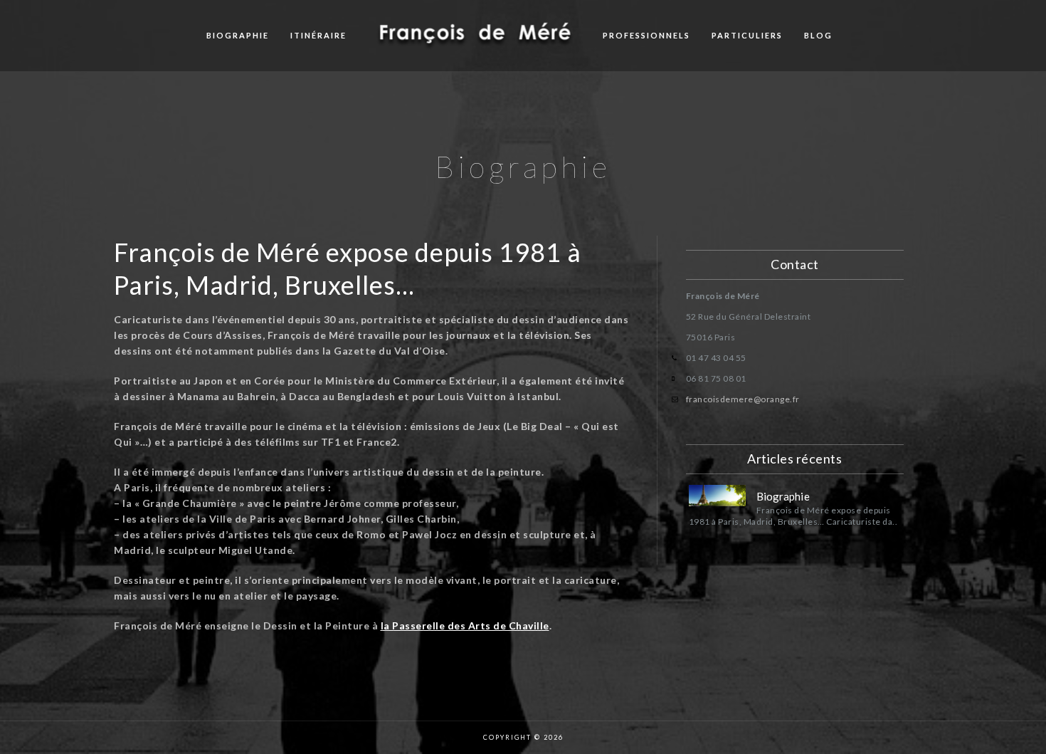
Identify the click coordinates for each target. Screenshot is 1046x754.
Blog (818, 35)
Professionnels (646, 35)
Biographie (237, 35)
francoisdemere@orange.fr (743, 399)
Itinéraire (318, 35)
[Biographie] (717, 495)
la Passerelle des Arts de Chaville (465, 625)
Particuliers (747, 35)
